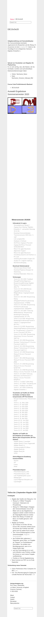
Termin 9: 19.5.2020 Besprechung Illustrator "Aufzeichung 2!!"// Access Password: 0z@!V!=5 (25, 342)
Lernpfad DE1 (24, 47)
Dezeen (16, 460)
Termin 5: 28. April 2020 (21, 410)
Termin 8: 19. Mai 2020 (20, 416)
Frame (16, 464)
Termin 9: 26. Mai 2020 (20, 418)
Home (12, 19)
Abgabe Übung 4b (19, 451)
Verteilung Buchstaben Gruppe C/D (24, 258)
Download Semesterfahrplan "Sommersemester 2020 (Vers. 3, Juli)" (24, 235)
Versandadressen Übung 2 (21, 225)
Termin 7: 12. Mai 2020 (20, 414)
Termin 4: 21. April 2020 (21, 408)
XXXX (15, 453)
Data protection (14, 603)
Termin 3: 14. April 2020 (21, 406)
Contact (12, 597)
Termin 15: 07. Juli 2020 (21, 430)
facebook (16, 611)
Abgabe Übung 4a (19, 449)
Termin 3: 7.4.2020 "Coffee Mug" (23, 381)
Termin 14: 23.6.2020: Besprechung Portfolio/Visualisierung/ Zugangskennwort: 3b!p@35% (24, 306)
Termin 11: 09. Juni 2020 (21, 422)
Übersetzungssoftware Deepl (22, 268)
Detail (15, 466)
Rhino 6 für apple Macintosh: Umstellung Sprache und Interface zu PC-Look (25, 255)
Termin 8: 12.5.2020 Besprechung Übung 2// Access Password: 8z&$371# (24, 354)
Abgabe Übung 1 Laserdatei (22, 441)
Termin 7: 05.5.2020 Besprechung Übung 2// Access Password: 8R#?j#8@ (24, 360)
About (12, 595)
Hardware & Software (20, 241)
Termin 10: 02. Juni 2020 (21, 420)
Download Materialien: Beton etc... (24, 274)
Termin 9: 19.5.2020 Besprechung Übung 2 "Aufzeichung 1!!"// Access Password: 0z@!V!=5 (24, 348)
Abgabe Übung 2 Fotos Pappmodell (24, 443)
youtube (11, 611)
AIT (15, 462)
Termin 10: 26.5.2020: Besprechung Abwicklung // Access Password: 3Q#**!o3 (24, 336)
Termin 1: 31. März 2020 (21, 402)
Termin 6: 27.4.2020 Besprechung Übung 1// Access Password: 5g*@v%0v (24, 366)
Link (16, 570)
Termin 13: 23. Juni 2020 (21, 426)
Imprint (12, 599)
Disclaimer (13, 601)
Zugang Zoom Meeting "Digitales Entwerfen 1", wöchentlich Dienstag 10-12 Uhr (24, 229)
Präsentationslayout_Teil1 (21, 471)
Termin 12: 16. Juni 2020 (21, 424)
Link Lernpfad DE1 (19, 239)
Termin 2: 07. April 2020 (21, 404)
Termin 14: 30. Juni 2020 (21, 428)
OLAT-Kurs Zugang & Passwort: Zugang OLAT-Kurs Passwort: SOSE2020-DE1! (23, 245)
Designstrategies (20, 6)
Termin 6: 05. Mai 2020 (20, 412)
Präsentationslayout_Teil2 (21, 473)
